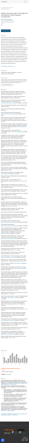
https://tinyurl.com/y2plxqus (13, 297)
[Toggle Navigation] (25, 1)
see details (9, 374)
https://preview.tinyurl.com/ (7, 113)
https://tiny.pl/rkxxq (5, 233)
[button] (2, 440)
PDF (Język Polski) (6, 30)
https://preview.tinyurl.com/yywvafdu (9, 102)
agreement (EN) (10, 410)
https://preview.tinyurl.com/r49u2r (9, 257)
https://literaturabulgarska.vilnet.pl (9, 238)
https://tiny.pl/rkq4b (19, 131)
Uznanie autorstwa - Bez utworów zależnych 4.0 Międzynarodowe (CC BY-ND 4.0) (13, 384)
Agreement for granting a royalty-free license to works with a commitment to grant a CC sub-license (14, 414)
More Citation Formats (7, 84)
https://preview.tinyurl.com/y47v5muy (9, 225)
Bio (1, 25)
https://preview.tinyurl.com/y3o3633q (9, 222)
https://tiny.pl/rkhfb (5, 173)
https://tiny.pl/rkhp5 (9, 334)
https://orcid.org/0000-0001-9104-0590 (7, 20)
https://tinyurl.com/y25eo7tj (20, 268)
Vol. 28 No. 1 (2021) (5, 7)
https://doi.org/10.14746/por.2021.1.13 (8, 66)
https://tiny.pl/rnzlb (22, 126)
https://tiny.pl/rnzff (10, 320)
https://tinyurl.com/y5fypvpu (20, 263)
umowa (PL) (3, 410)
